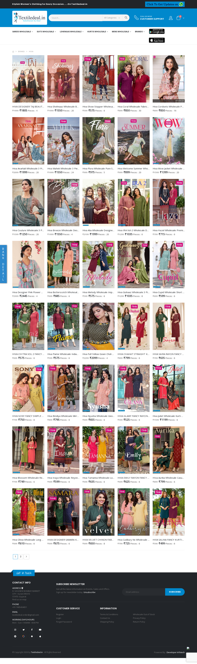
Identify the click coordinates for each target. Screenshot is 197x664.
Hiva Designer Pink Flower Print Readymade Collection (41, 292)
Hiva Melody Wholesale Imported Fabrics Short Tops (110, 292)
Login (58, 618)
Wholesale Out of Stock (144, 614)
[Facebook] (32, 630)
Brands (139, 31)
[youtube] (40, 630)
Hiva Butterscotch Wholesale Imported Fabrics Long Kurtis (79, 292)
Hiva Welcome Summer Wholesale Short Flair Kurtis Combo (149, 168)
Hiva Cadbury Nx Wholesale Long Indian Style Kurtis (145, 539)
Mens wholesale (120, 31)
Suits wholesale (45, 31)
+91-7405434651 (19, 607)
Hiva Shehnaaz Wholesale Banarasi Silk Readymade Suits (77, 106)
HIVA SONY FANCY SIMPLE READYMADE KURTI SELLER (42, 415)
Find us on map (19, 599)
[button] (180, 18)
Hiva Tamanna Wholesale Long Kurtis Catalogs (107, 477)
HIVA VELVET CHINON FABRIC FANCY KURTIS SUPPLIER (113, 539)
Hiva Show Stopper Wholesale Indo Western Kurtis (109, 106)
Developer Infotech (176, 652)
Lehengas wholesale (71, 31)
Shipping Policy (107, 621)
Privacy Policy (139, 618)
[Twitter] (23, 630)
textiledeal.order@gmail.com (25, 614)
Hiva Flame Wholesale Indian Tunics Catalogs (71, 354)
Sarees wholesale (21, 31)
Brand (21, 51)
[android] (32, 636)
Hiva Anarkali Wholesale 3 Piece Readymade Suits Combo (43, 168)
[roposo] (23, 636)
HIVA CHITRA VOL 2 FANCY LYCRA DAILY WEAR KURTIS (42, 354)
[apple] (40, 636)
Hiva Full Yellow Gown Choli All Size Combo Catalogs (110, 354)
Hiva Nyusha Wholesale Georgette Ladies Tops (107, 415)
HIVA (31, 51)
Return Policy (139, 621)
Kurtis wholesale (96, 31)
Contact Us (105, 618)
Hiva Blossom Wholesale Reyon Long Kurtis (35, 477)
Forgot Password (64, 621)
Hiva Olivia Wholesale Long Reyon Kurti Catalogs (38, 539)
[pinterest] (15, 636)
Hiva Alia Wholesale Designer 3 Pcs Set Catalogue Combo (113, 230)
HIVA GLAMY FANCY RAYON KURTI (136, 415)
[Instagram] (15, 630)
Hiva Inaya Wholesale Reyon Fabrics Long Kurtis (73, 477)
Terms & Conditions (109, 614)
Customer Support (152, 18)
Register (60, 614)
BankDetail (3, 264)
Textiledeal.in (37, 652)
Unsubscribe (89, 592)
